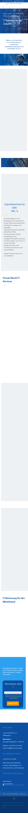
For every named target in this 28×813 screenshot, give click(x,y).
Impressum (22, 794)
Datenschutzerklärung (14, 696)
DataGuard (13, 96)
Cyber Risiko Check (11, 264)
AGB (15, 698)
